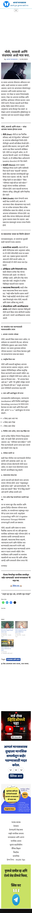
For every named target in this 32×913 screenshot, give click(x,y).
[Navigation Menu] (16, 10)
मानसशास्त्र (25, 911)
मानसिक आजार (16, 841)
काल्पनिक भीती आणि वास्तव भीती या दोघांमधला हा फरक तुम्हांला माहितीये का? (20, 630)
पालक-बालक (16, 822)
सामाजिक (16, 856)
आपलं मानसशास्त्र (12, 59)
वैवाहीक (16, 852)
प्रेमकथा (16, 826)
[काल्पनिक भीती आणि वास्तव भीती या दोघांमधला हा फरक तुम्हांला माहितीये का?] (21, 624)
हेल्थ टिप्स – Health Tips (16, 860)
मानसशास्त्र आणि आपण (13, 659)
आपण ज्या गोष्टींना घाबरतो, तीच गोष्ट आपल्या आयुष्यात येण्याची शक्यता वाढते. (7, 630)
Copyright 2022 (9, 911)
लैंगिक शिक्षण (16, 848)
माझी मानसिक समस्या (16, 833)
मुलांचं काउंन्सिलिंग (16, 845)
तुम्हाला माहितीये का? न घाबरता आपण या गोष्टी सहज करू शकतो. (7, 648)
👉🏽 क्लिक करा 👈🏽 (16, 586)
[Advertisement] (16, 29)
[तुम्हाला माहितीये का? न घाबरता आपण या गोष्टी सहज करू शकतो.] (7, 643)
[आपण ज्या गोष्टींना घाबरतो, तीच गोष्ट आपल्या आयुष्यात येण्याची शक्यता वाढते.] (7, 624)
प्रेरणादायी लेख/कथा (16, 830)
